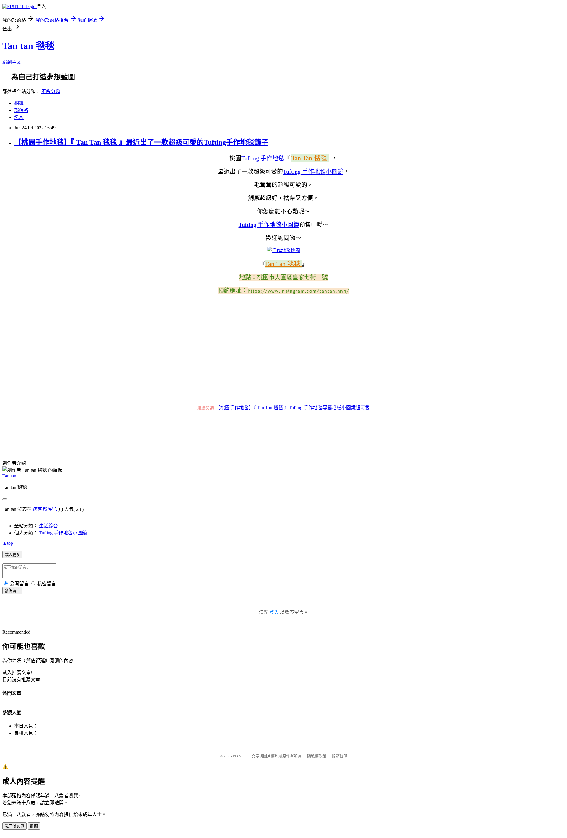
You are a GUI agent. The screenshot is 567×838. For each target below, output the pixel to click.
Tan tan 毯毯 (28, 45)
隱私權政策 (316, 756)
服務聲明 (339, 756)
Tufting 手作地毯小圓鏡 (63, 532)
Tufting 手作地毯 (262, 158)
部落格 (21, 110)
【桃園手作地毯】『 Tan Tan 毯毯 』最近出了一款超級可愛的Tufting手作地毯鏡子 (141, 142)
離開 (34, 826)
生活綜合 (48, 525)
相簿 (19, 103)
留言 (53, 509)
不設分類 (50, 91)
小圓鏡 (334, 171)
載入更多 (12, 554)
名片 (19, 117)
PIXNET (239, 756)
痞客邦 (40, 509)
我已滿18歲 (14, 826)
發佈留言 (12, 590)
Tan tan (9, 475)
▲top (7, 543)
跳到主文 (11, 62)
